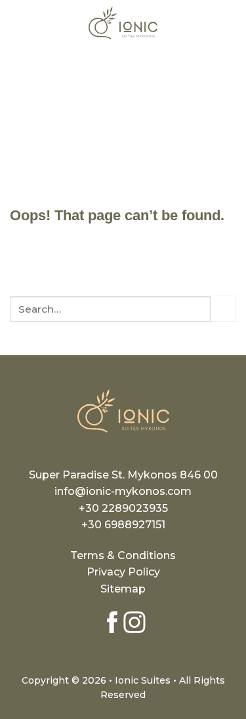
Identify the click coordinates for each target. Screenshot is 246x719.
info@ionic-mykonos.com (123, 491)
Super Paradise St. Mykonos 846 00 (123, 475)
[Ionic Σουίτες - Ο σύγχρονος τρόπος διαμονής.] (123, 23)
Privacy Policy (123, 572)
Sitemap (123, 589)
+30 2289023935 (123, 508)
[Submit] (223, 308)
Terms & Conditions (123, 555)
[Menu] (18, 23)
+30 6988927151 (123, 524)
